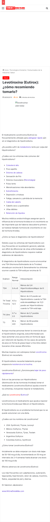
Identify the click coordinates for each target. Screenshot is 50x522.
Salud (12, 73)
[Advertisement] (25, 38)
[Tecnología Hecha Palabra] (15, 8)
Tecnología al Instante (18, 70)
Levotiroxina (14, 395)
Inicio (6, 70)
